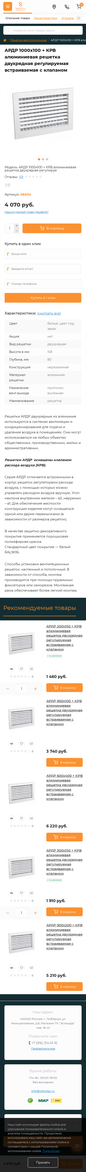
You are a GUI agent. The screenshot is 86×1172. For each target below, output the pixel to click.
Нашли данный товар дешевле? (27, 212)
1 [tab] (39, 159)
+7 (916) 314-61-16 (44, 1043)
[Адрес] (54, 6)
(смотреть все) (49, 313)
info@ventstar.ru (43, 1091)
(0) (21, 176)
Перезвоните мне (43, 1048)
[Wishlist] (21, 669)
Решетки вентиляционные (28, 40)
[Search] (8, 30)
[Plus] (16, 225)
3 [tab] (47, 159)
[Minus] (16, 230)
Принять (43, 1163)
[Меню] (7, 6)
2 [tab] (43, 159)
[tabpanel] (43, 114)
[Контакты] (66, 6)
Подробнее (51, 1151)
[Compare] (31, 669)
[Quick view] (11, 669)
